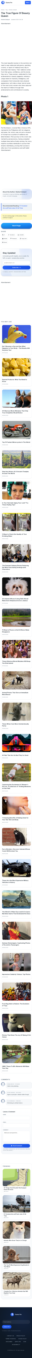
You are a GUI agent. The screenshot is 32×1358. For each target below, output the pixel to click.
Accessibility (16, 1344)
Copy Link (24, 238)
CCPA (24, 1341)
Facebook (12, 234)
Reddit (5, 238)
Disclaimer (9, 1341)
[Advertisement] (16, 42)
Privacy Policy (21, 1335)
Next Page (16, 226)
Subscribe (7, 1326)
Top (7, 9)
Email (5, 242)
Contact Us (10, 1335)
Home (2, 9)
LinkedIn (22, 234)
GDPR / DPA (18, 1341)
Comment (6, 1130)
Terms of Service (11, 1338)
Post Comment (17, 1145)
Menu (28, 2)
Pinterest (14, 238)
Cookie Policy (22, 1338)
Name (4, 1114)
